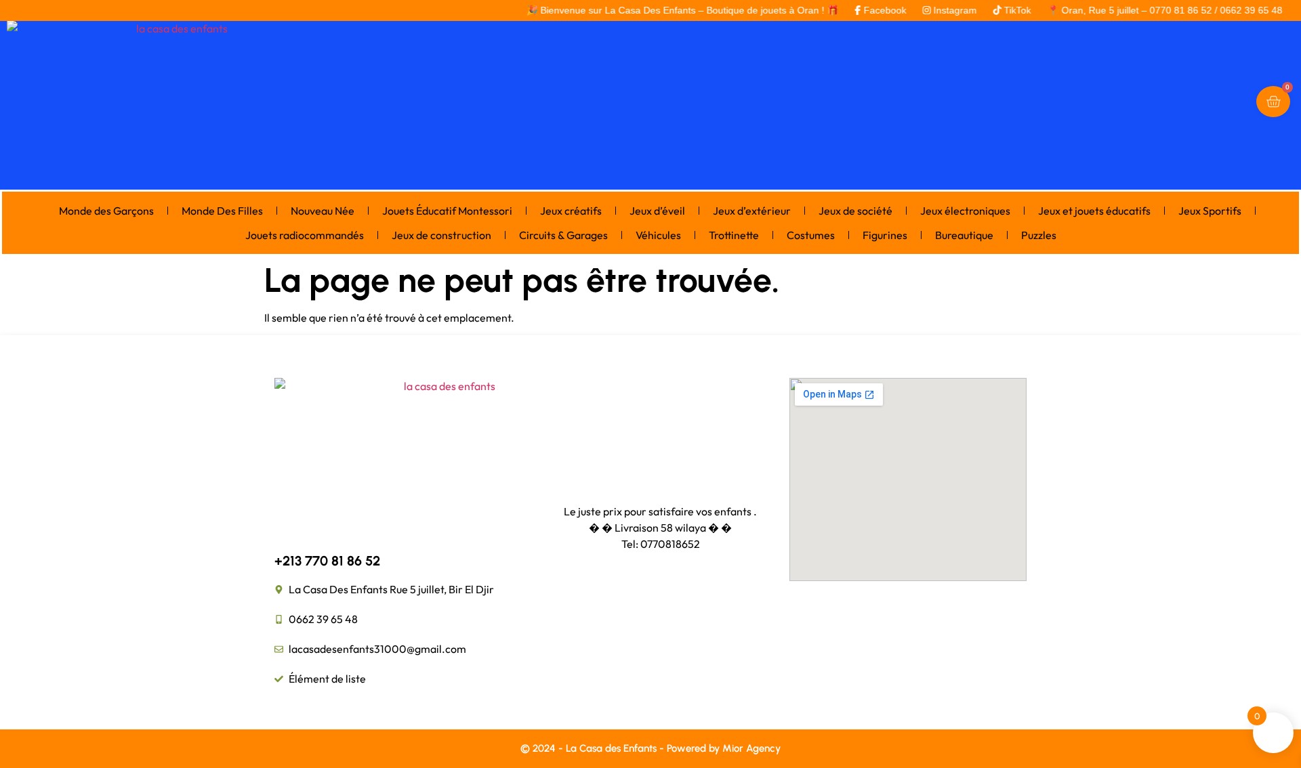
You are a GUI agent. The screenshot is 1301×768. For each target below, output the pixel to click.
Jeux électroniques (965, 210)
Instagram (937, 10)
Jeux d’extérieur (752, 210)
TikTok (1000, 10)
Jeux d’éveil (657, 210)
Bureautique (964, 235)
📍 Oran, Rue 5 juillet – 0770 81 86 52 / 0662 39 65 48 (1147, 10)
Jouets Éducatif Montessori (447, 210)
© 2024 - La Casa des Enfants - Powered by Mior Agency (650, 748)
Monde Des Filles (222, 210)
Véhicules (658, 235)
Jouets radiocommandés (304, 235)
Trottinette (734, 235)
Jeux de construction (441, 235)
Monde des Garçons (106, 210)
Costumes (811, 235)
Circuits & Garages (563, 235)
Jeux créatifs (571, 210)
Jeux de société (855, 210)
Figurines (885, 235)
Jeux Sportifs (1209, 210)
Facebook (868, 10)
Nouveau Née (322, 210)
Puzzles (1038, 235)
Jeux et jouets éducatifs (1094, 210)
